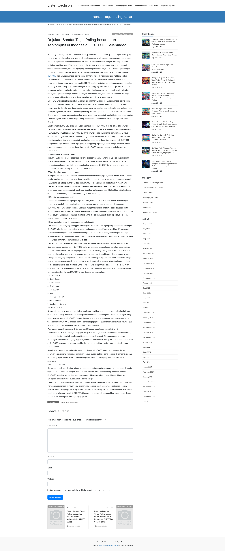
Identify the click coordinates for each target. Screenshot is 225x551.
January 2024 (148, 377)
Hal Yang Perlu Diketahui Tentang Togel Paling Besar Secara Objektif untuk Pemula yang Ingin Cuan (164, 150)
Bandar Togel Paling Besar (122, 34)
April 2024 (146, 362)
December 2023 (149, 382)
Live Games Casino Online (153, 188)
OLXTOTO (51, 76)
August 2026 (147, 224)
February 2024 (148, 372)
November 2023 (149, 387)
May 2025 (146, 298)
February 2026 (148, 253)
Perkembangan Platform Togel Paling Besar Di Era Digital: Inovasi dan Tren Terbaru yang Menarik (164, 124)
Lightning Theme (112, 545)
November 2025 (149, 268)
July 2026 (146, 229)
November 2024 (149, 327)
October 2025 (148, 273)
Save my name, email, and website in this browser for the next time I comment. (81, 490)
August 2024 (147, 342)
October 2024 (148, 332)
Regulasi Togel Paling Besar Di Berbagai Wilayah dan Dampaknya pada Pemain (164, 111)
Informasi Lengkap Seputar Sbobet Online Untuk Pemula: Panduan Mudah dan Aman (164, 41)
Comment (52, 426)
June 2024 (147, 352)
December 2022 (149, 397)
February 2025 (148, 313)
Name (50, 457)
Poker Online (148, 193)
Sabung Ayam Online (151, 198)
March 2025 (147, 308)
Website (50, 479)
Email (50, 468)
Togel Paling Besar (150, 212)
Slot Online (147, 207)
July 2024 (146, 347)
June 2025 (147, 293)
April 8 (145, 401)
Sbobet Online (148, 202)
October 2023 (148, 392)
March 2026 (147, 248)
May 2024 (146, 357)
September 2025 (149, 278)
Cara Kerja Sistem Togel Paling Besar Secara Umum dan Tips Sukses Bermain (163, 67)
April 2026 (146, 243)
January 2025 (148, 318)
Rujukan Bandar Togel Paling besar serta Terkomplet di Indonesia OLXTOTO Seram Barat (103, 516)
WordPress (102, 545)
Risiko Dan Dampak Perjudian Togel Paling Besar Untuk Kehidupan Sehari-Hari (163, 137)
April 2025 (146, 303)
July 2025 (146, 288)
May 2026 (146, 239)
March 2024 (147, 367)
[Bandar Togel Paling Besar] (56, 510)
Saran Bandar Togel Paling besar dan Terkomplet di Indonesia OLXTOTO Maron (76, 516)
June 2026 (147, 234)
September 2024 (149, 337)
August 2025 (147, 283)
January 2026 (148, 258)
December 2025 (149, 263)
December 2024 (149, 323)
